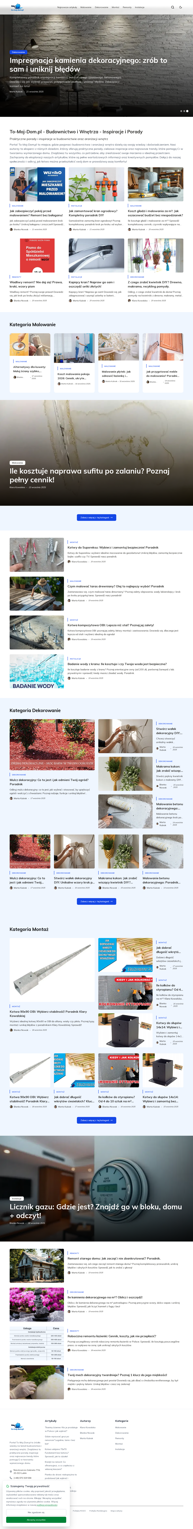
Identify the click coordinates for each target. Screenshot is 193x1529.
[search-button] (172, 7)
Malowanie (86, 7)
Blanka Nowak (17, 1223)
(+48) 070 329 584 (22, 1478)
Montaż (115, 7)
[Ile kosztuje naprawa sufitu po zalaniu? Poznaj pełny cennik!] (96, 453)
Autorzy (85, 1421)
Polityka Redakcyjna (98, 1511)
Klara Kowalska (17, 487)
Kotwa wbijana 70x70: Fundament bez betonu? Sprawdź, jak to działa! (57, 1453)
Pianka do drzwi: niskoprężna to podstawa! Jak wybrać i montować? (61, 1478)
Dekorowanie (101, 7)
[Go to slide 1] (181, 111)
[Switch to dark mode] (180, 7)
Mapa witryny (116, 1511)
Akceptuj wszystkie (36, 1519)
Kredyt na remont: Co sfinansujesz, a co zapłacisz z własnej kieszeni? (59, 1466)
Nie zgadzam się (36, 1512)
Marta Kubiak (16, 91)
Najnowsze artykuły (67, 7)
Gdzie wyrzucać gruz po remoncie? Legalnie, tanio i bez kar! (60, 1440)
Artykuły (51, 1421)
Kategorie (121, 1421)
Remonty (127, 7)
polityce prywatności (47, 1505)
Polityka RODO (79, 1511)
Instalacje (139, 7)
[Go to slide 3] (187, 111)
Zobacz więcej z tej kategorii (95, 517)
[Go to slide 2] (184, 111)
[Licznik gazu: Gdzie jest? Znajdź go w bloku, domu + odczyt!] (96, 1189)
